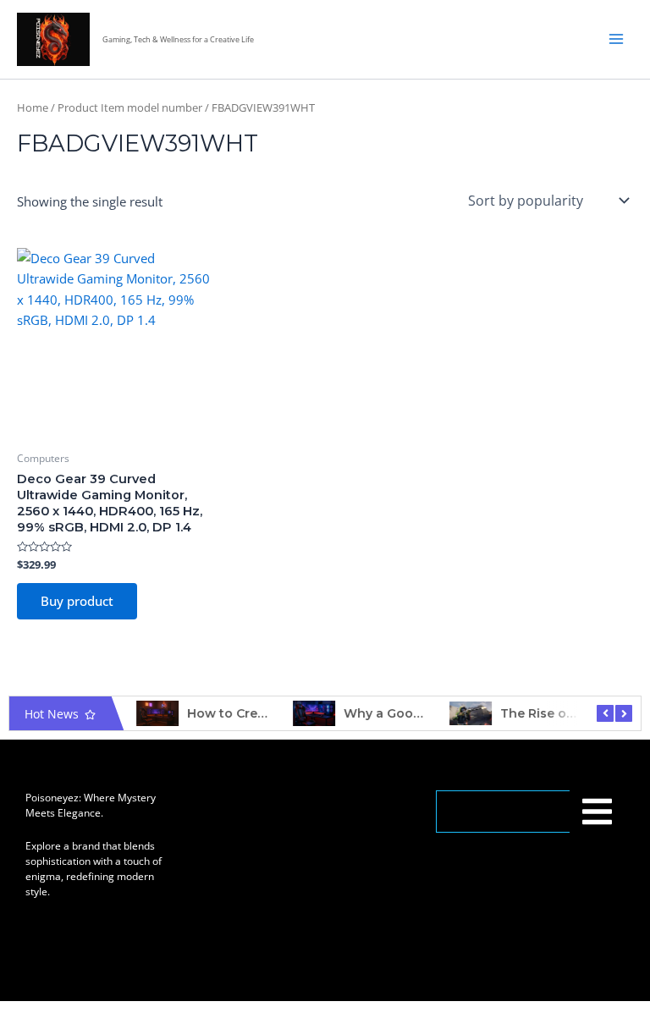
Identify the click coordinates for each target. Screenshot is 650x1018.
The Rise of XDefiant (564, 713)
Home (32, 107)
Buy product (77, 600)
